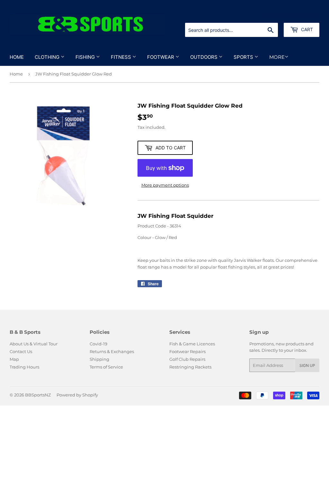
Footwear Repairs (187, 351)
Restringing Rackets (190, 366)
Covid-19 (98, 343)
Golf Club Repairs (187, 359)
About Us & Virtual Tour (34, 343)
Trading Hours (24, 366)
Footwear (161, 57)
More (277, 57)
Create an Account (301, 15)
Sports (244, 57)
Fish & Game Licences (192, 343)
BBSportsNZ (38, 394)
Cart (306, 29)
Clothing (48, 57)
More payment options (165, 185)
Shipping (99, 359)
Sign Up (307, 365)
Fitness (121, 57)
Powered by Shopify (77, 394)
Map (14, 359)
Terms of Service (106, 366)
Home (17, 57)
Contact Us (21, 351)
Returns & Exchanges (112, 351)
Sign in (268, 15)
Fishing (86, 57)
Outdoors (204, 57)
